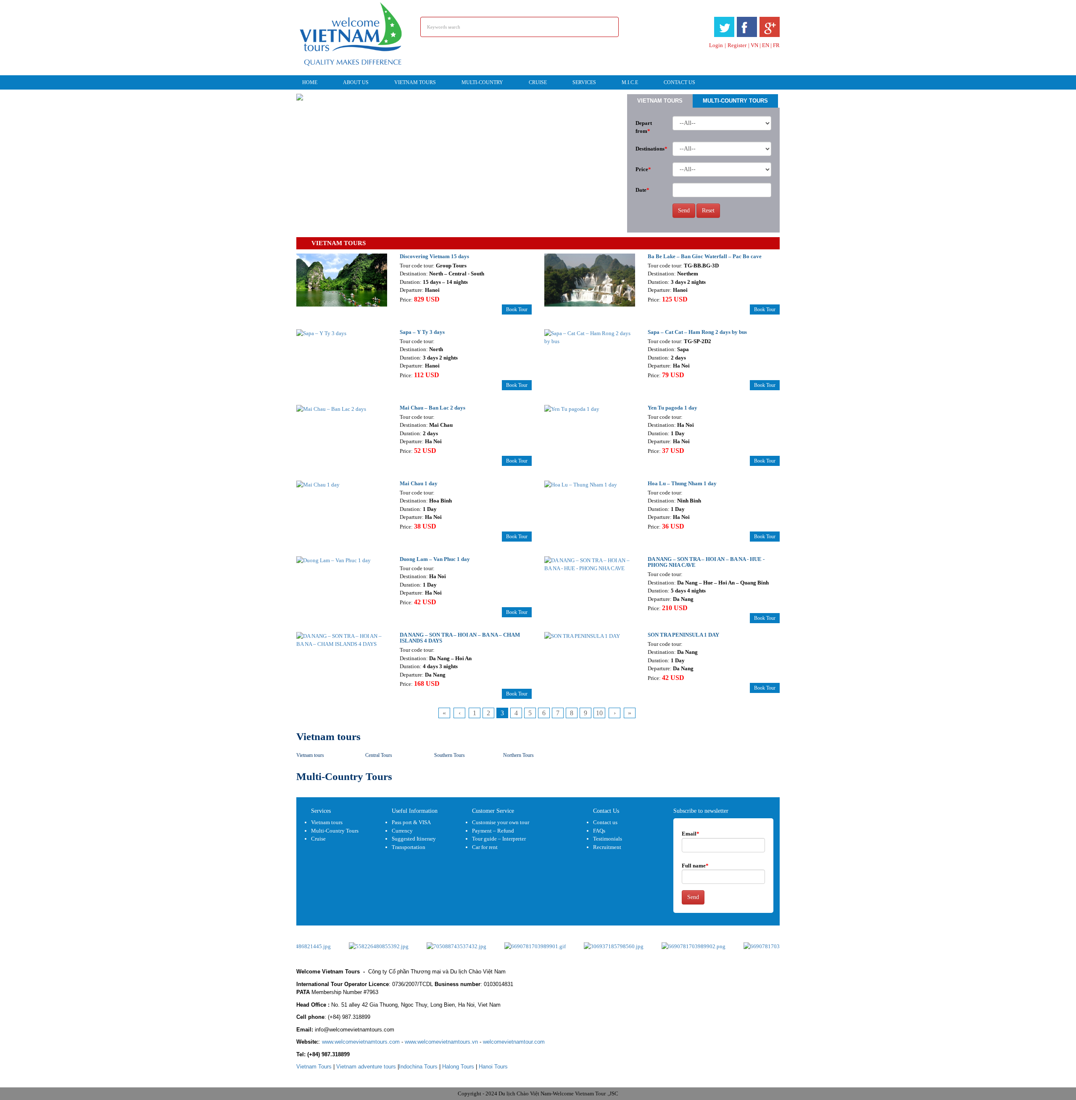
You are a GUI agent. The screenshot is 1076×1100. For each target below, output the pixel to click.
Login (716, 45)
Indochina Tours (418, 1066)
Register (737, 45)
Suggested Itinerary (414, 839)
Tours (314, 1066)
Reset (708, 210)
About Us (356, 82)
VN (754, 45)
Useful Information (415, 811)
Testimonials (607, 839)
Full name (695, 865)
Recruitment (607, 847)
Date (642, 190)
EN (765, 45)
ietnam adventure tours (366, 1066)
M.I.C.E (630, 82)
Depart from (644, 127)
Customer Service (493, 811)
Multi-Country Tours (735, 101)
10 (599, 713)
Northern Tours (518, 755)
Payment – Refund (493, 831)
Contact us (605, 822)
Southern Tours (449, 755)
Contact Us (679, 82)
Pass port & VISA (411, 822)
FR (776, 45)
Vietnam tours (415, 82)
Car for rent (485, 847)
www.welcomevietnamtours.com (361, 1042)
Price (643, 169)
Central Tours (378, 755)
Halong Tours (458, 1066)
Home (309, 82)
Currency (402, 831)
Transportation (408, 847)
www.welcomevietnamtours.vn (441, 1042)
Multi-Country (482, 82)
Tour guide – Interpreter (499, 839)
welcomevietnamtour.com (514, 1042)
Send (684, 210)
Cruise (538, 82)
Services (584, 82)
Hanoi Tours (493, 1066)
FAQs (599, 831)
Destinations (651, 148)
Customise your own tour (500, 822)
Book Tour (516, 309)
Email (690, 833)
